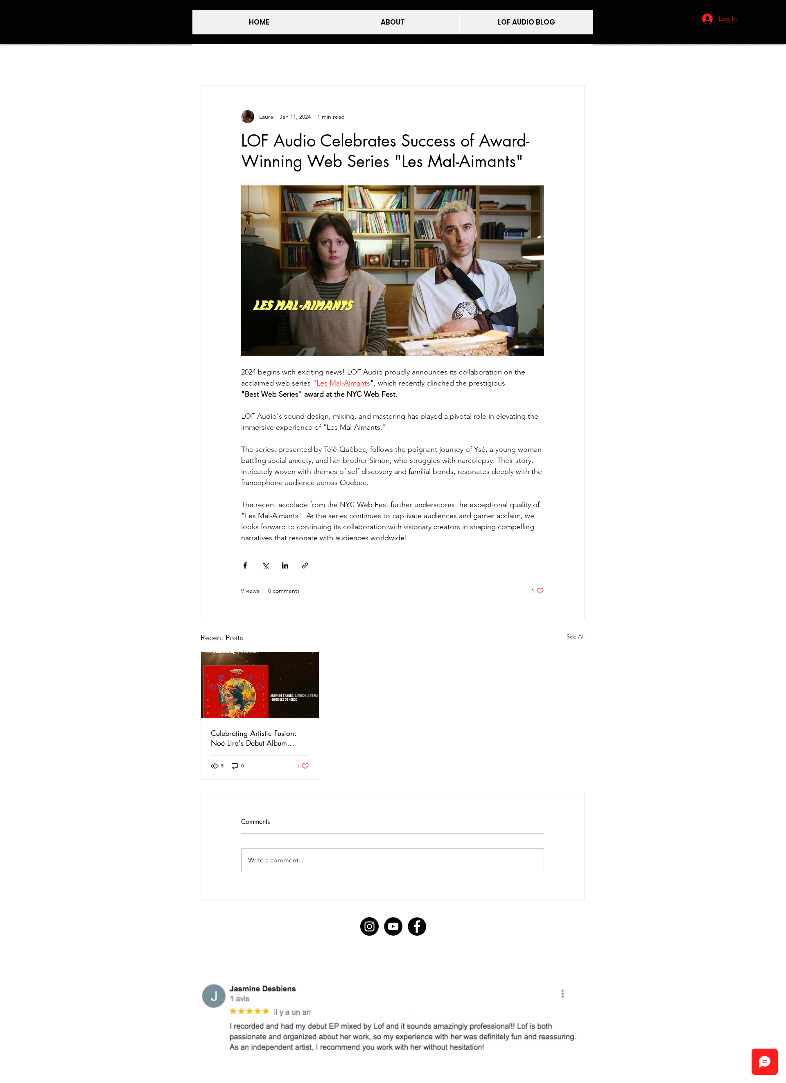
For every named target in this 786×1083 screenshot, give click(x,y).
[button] (406, 1013)
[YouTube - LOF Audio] (393, 926)
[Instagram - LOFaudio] (369, 926)
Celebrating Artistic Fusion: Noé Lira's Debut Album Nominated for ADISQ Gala (256, 738)
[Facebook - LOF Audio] (417, 926)
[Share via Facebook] (245, 565)
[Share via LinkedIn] (285, 565)
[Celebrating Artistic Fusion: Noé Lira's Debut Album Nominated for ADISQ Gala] (260, 685)
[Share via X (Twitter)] (265, 565)
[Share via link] (305, 565)
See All (576, 636)
